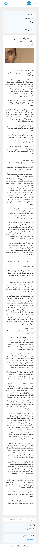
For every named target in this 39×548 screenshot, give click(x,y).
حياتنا (31, 22)
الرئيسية (30, 14)
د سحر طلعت (29, 539)
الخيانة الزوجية (29, 529)
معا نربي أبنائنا (28, 30)
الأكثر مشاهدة (29, 18)
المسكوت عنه (29, 26)
